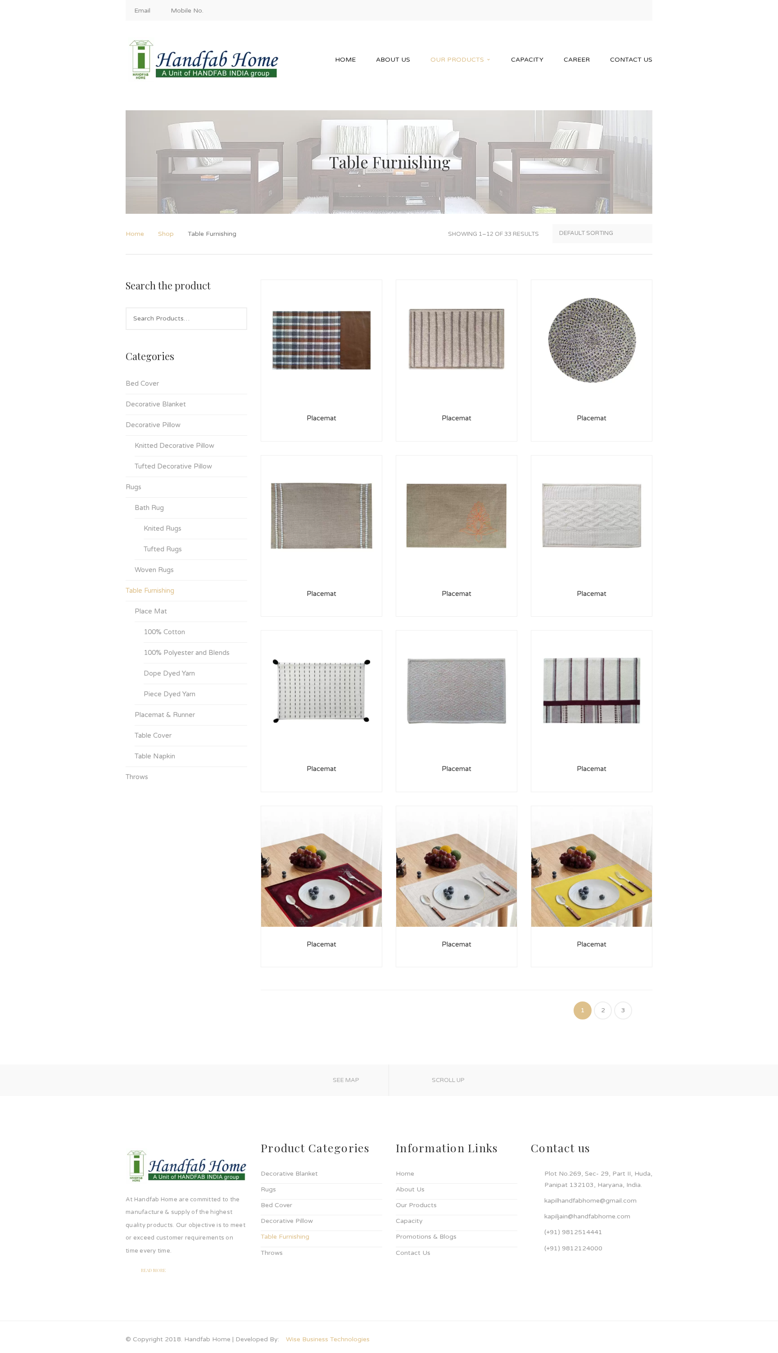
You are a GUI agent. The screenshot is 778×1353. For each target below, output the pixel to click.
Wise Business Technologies (328, 1339)
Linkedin (625, 10)
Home (135, 234)
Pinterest (640, 10)
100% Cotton (164, 632)
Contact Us (413, 1253)
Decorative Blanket (156, 404)
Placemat (321, 418)
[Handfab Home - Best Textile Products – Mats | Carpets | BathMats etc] (203, 59)
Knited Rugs (162, 528)
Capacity (409, 1221)
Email (142, 10)
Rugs (133, 487)
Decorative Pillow (153, 425)
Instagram (609, 10)
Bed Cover (142, 383)
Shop (166, 234)
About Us (410, 1189)
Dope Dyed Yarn (169, 673)
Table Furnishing (150, 590)
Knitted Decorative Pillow (174, 446)
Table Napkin (155, 756)
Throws (137, 777)
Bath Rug (149, 508)
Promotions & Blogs (426, 1236)
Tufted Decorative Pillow (173, 466)
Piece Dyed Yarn (169, 694)
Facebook (594, 10)
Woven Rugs (154, 570)
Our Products (416, 1205)
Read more (153, 1270)
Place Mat (151, 611)
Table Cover (153, 735)
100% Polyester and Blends (187, 653)
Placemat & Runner (165, 715)
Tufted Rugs (163, 549)
